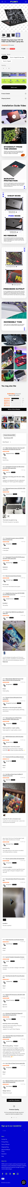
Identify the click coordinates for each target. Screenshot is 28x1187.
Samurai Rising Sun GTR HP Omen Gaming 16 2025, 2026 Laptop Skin (12, 718)
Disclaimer (3, 1153)
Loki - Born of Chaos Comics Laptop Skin (15, 1063)
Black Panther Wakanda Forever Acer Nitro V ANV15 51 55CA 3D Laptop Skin (13, 679)
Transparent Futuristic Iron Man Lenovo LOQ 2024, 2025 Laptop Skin (13, 467)
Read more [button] (5, 661)
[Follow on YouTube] (14, 1174)
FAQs (2, 1156)
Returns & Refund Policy (5, 1150)
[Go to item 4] (18, 35)
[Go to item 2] (8, 35)
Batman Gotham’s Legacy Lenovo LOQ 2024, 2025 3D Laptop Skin (13, 1081)
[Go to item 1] (3, 35)
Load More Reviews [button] (14, 1100)
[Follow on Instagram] (6, 1174)
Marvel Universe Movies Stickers (13, 575)
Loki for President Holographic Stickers (15, 957)
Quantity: (3, 65)
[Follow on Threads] (10, 1174)
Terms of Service (5, 1144)
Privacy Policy (4, 1142)
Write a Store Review (14, 409)
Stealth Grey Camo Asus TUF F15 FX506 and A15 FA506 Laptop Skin (13, 593)
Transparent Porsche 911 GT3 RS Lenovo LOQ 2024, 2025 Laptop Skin (14, 557)
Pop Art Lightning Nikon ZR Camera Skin (15, 858)
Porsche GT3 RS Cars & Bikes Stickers (15, 756)
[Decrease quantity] (3, 68)
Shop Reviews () (8, 437)
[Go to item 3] (13, 35)
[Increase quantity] (9, 68)
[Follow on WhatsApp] (18, 1174)
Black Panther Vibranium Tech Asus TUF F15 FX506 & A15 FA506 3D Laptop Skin (14, 448)
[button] (7, 398)
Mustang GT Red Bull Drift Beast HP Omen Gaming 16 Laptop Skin (12, 1014)
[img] (14, 394)
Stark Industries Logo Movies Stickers (15, 939)
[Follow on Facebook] (2, 1174)
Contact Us (4, 1139)
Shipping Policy (5, 1147)
